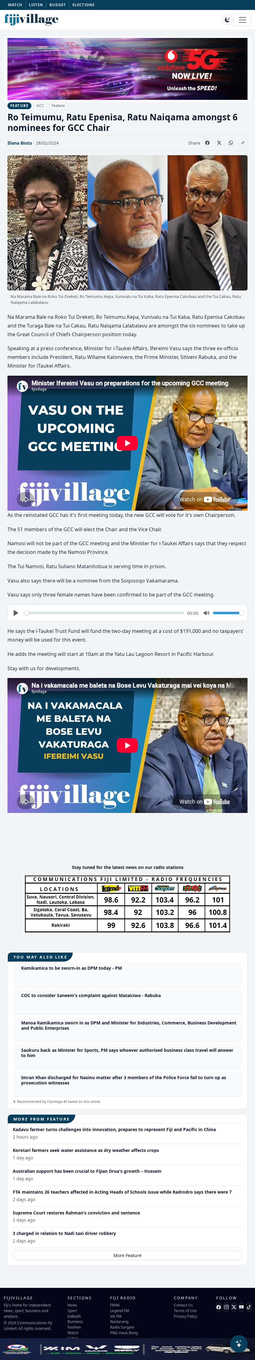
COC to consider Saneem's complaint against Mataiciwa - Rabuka (91, 995)
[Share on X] (219, 142)
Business (75, 1321)
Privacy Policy (185, 1316)
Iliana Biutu (19, 143)
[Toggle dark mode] (227, 20)
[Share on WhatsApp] (231, 142)
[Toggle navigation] (242, 20)
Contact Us (183, 1304)
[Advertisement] (127, 841)
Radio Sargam (122, 1327)
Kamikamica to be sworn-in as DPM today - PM (71, 968)
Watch (72, 1332)
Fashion (74, 1327)
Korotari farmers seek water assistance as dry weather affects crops (86, 1150)
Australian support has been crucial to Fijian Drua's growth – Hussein (87, 1171)
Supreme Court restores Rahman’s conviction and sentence (76, 1213)
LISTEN (36, 4)
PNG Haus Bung (124, 1332)
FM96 (115, 1304)
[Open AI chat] (239, 1344)
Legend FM (119, 1310)
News (72, 1304)
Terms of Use (185, 1310)
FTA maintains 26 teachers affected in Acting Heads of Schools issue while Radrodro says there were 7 (122, 1192)
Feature (58, 105)
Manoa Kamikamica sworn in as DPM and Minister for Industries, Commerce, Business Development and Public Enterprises (128, 1025)
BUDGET (57, 4)
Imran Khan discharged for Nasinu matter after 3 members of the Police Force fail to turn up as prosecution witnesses (123, 1080)
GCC (40, 105)
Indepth (74, 1316)
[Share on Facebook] (207, 142)
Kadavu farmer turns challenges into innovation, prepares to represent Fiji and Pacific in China (114, 1129)
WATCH (15, 4)
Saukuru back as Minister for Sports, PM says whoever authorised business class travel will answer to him (127, 1052)
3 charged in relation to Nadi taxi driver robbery (64, 1233)
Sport (72, 1310)
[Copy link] (243, 142)
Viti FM (116, 1316)
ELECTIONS (83, 4)
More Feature (127, 1255)
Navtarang (119, 1321)
